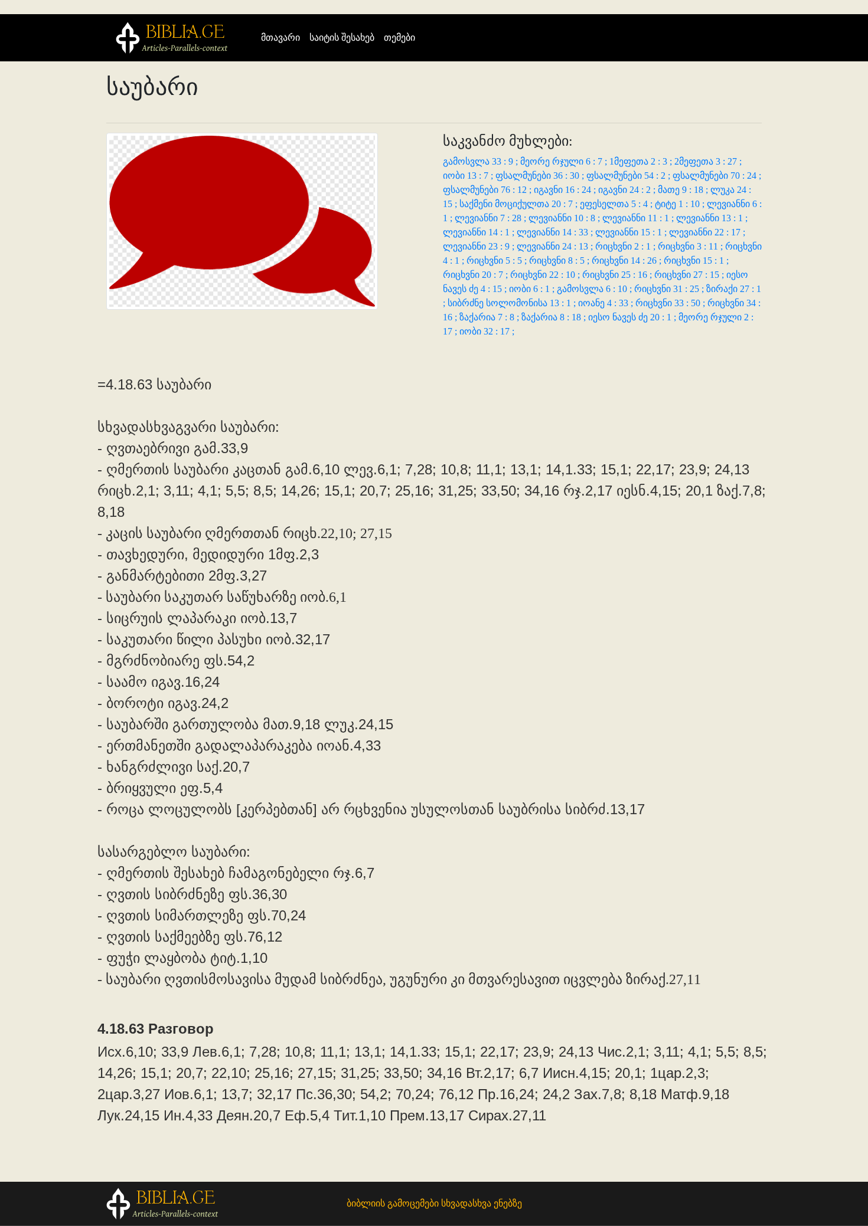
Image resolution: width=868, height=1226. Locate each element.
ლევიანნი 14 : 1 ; (480, 232)
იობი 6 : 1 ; (533, 289)
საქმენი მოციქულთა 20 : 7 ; (519, 204)
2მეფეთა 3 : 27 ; (708, 161)
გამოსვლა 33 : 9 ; (481, 161)
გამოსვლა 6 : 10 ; (595, 289)
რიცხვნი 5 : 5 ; (497, 260)
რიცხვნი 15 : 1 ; (696, 260)
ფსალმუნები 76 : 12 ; (488, 190)
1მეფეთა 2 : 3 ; (641, 161)
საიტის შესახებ (341, 37)
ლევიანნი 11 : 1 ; (639, 218)
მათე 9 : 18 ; (684, 190)
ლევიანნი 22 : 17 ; (707, 232)
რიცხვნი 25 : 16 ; (618, 275)
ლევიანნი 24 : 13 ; (556, 246)
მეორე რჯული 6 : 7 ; (564, 161)
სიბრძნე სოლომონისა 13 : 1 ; (513, 303)
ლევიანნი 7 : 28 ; (491, 218)
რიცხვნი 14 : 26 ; (628, 260)
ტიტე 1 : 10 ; (681, 204)
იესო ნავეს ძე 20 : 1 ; (633, 317)
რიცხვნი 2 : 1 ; (626, 246)
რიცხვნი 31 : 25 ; (670, 289)
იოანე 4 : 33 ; (606, 303)
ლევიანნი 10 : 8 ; (565, 218)
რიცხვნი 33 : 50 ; (671, 303)
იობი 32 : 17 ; (486, 331)
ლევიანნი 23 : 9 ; (480, 246)
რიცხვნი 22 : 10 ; (546, 275)
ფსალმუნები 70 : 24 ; (717, 176)
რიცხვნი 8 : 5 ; (560, 260)
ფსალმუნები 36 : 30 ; (540, 176)
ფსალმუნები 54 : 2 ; (629, 176)
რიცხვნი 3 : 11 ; (691, 246)
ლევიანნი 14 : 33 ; (556, 232)
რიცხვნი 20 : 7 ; (476, 275)
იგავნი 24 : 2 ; (628, 190)
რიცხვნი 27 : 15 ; (690, 275)
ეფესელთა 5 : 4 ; (617, 204)
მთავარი (283, 37)
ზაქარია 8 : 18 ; (554, 317)
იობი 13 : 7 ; (469, 176)
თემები (399, 37)
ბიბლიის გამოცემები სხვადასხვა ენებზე (434, 1203)
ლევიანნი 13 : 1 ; (712, 218)
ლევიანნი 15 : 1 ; (632, 232)
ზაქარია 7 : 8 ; (490, 317)
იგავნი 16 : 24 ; (566, 190)
